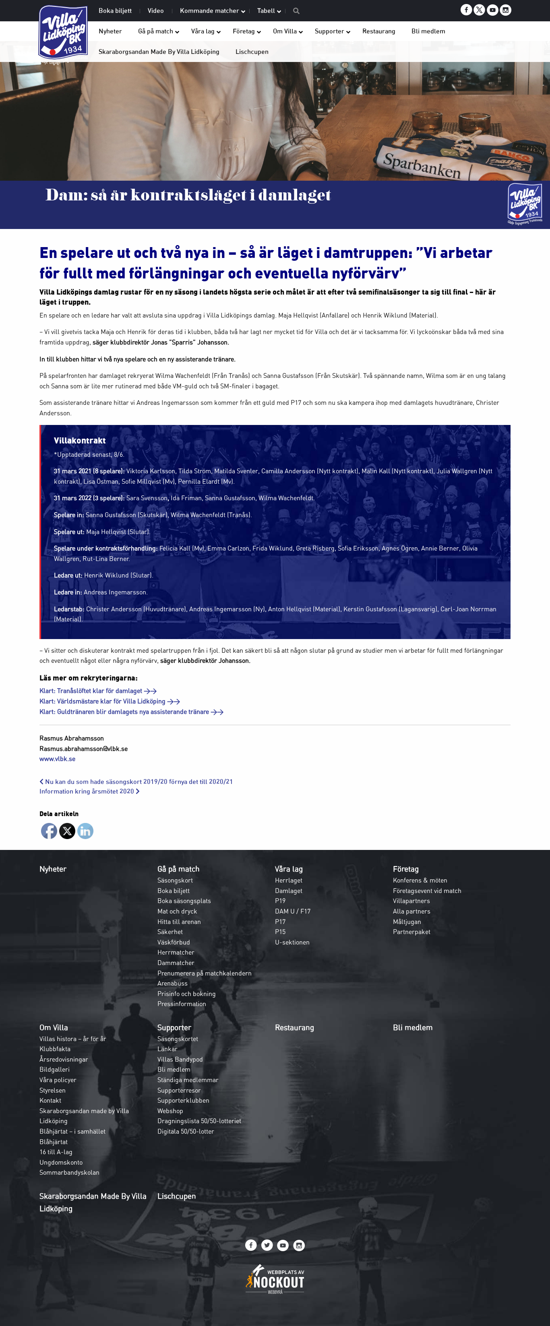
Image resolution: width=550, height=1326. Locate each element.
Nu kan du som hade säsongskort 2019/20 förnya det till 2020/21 (138, 782)
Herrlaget (288, 880)
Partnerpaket (411, 932)
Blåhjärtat (53, 1142)
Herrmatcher (175, 952)
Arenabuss (172, 983)
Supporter (174, 1027)
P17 (280, 922)
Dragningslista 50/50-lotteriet (199, 1121)
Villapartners (411, 901)
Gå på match (178, 869)
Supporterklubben (183, 1100)
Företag (406, 869)
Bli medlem (173, 1069)
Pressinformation (181, 1004)
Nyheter (52, 869)
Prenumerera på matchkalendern (204, 973)
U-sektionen (292, 942)
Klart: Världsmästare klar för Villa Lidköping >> (109, 701)
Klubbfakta (54, 1049)
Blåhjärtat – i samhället (72, 1131)
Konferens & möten (420, 880)
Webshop (170, 1111)
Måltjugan (407, 922)
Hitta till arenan (179, 922)
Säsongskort (175, 880)
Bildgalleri (54, 1069)
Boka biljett (173, 891)
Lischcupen (176, 1196)
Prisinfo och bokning (186, 994)
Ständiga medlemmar (188, 1080)
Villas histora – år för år (72, 1039)
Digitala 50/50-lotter (185, 1131)
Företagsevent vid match (427, 891)
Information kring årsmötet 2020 (87, 791)
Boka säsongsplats (184, 901)
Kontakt (50, 1100)
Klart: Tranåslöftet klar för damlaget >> (98, 691)
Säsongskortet (177, 1039)
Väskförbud (173, 942)
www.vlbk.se (57, 759)
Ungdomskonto (61, 1162)
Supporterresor (179, 1090)
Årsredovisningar (63, 1059)
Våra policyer (58, 1080)
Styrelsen (52, 1090)
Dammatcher (175, 963)
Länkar (167, 1049)
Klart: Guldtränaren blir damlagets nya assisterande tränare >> (131, 711)
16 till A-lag (55, 1152)
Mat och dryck (177, 911)
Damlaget (288, 891)
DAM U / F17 (292, 911)
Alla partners (411, 911)
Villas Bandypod (180, 1059)
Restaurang (294, 1027)
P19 (280, 901)
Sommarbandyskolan (69, 1172)
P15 (280, 932)
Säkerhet (170, 932)
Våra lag (289, 869)
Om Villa (53, 1027)
